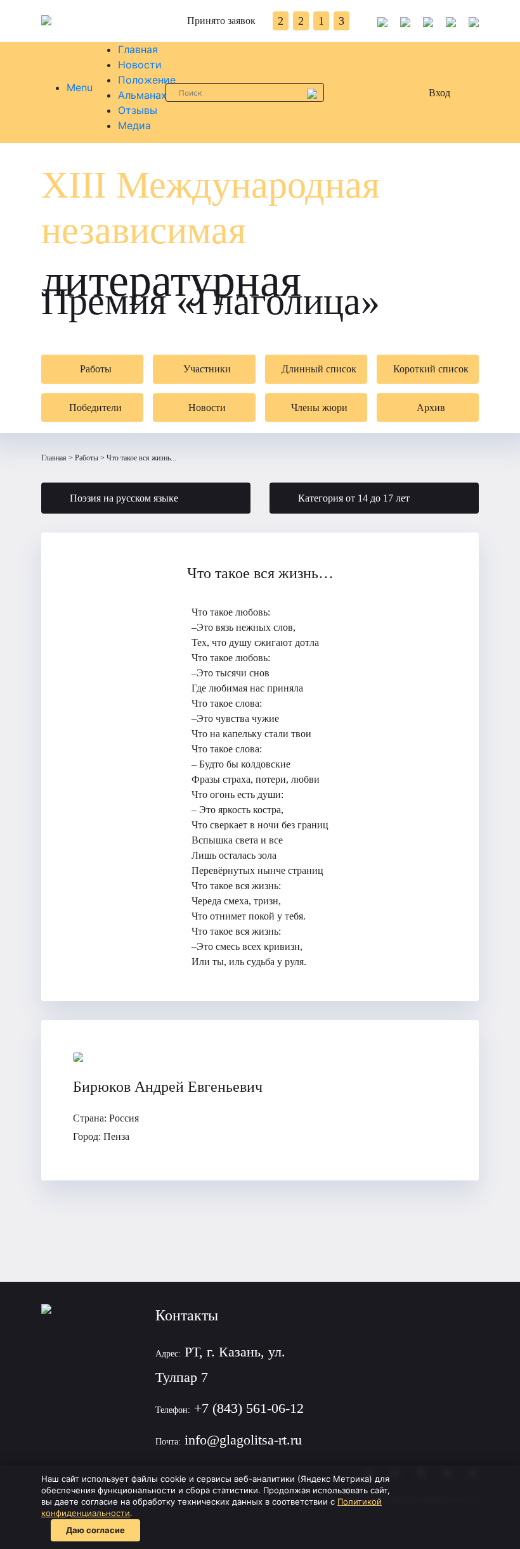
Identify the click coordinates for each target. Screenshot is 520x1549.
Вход (439, 92)
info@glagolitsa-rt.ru (243, 1440)
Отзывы (137, 110)
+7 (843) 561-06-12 (249, 1408)
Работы (86, 457)
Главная (138, 49)
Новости (140, 64)
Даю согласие (95, 1530)
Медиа (134, 125)
